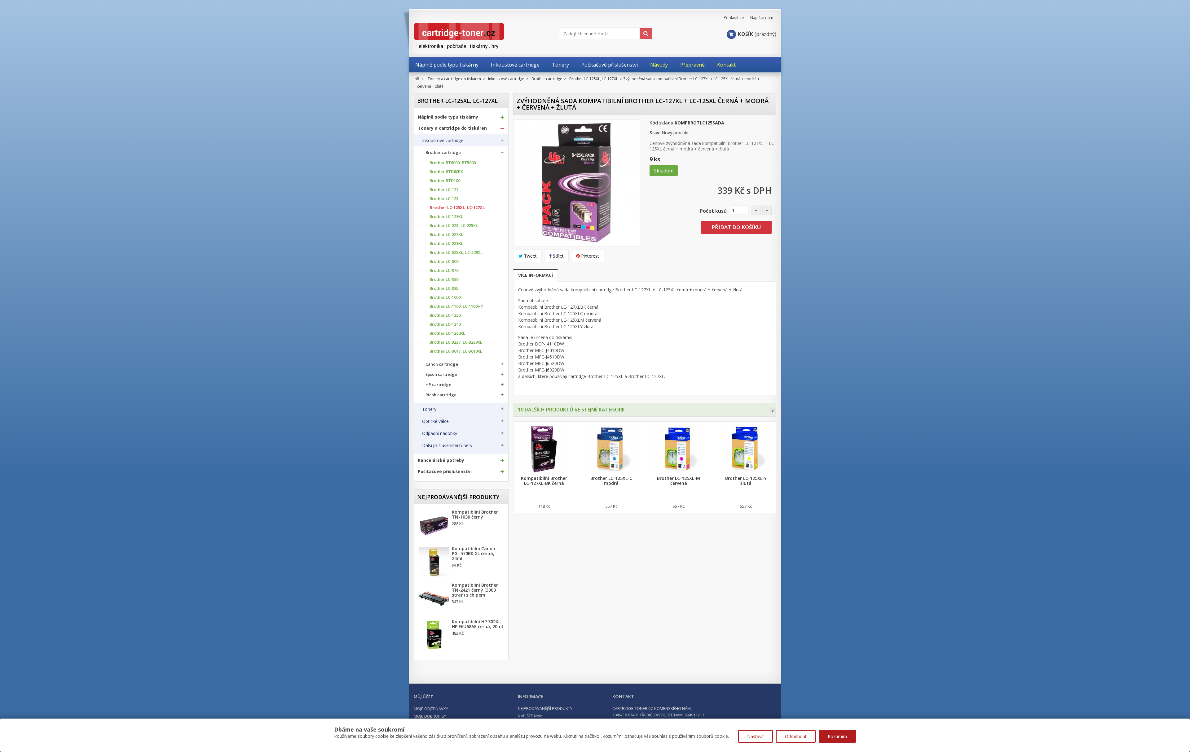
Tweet (530, 256)
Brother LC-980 (444, 279)
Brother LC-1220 (445, 315)
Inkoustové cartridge (442, 140)
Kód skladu (661, 123)
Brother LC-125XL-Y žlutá (746, 481)
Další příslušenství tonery (447, 445)
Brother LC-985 (444, 288)
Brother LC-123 (444, 199)
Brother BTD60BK (446, 172)
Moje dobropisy (430, 716)
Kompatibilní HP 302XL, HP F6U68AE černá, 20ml (477, 624)
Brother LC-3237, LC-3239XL (456, 342)
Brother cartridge (443, 152)
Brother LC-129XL (446, 217)
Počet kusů (713, 210)
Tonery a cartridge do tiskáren (452, 128)
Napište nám (761, 17)
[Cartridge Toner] (473, 36)
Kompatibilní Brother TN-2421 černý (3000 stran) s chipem (475, 590)
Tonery (429, 409)
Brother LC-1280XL (447, 333)
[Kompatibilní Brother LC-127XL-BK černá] (544, 449)
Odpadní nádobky (439, 433)
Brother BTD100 (445, 181)
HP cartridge (438, 385)
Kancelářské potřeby (441, 460)
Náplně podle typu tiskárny (448, 117)
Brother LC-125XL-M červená (678, 481)
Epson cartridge (441, 374)
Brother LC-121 (444, 190)
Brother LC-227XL (446, 235)
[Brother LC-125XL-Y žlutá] (746, 449)
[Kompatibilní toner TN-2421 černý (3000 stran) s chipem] (434, 599)
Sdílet (558, 256)
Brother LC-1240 (445, 324)
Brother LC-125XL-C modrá (611, 481)
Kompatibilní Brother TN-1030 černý (475, 514)
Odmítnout (796, 736)
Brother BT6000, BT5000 (453, 163)
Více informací (535, 275)
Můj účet (423, 696)
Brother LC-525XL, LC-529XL (456, 252)
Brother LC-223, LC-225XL (454, 226)
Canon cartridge (441, 364)
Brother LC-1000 (445, 297)
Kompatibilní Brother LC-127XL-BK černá (544, 481)
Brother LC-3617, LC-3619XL (456, 351)
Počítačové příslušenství (445, 471)
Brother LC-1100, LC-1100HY (456, 306)
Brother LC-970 (444, 270)
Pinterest (589, 256)
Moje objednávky (431, 708)
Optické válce (435, 421)
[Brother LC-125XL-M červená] (678, 449)
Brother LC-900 (444, 261)
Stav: (655, 133)
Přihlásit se (734, 17)
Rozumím (837, 736)
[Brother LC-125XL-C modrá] (611, 449)
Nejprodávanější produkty (458, 497)
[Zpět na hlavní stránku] (417, 79)
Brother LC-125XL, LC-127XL (457, 208)
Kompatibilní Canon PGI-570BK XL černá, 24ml (473, 553)
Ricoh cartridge (440, 395)
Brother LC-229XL (446, 243)
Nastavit (755, 736)
